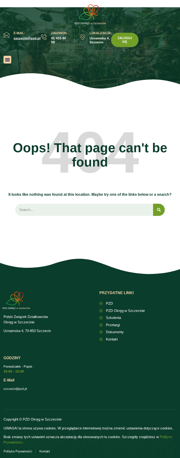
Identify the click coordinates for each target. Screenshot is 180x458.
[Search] (159, 210)
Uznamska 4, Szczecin (100, 40)
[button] (7, 59)
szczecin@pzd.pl (15, 389)
